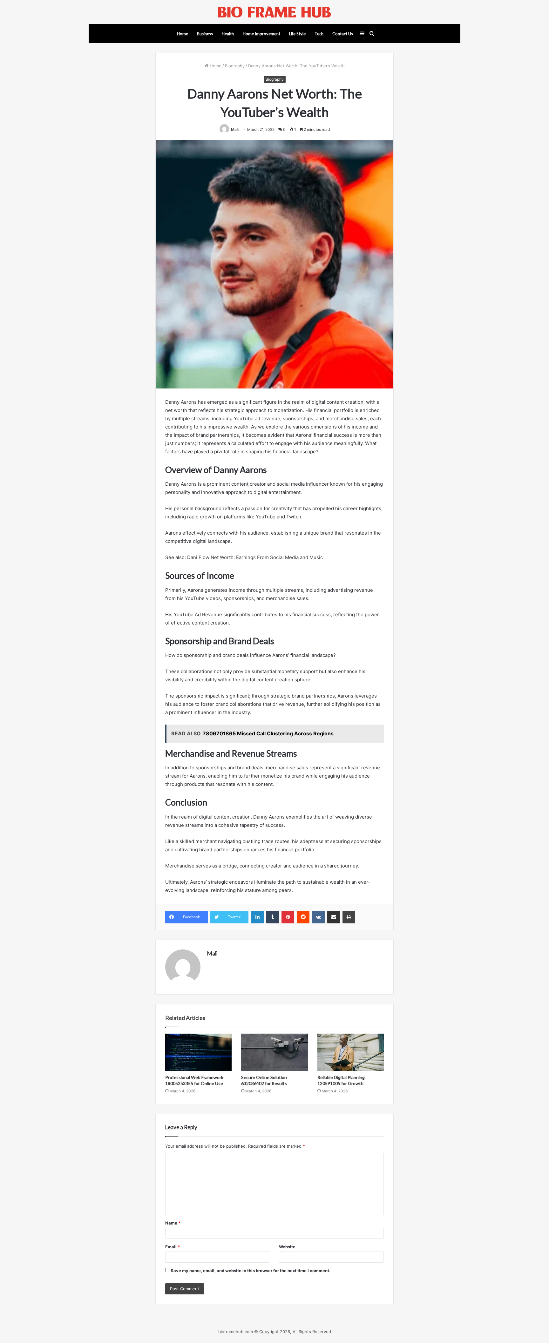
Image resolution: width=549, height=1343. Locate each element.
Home (182, 33)
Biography (235, 65)
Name (172, 1222)
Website (287, 1246)
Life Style (297, 33)
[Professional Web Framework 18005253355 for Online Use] (198, 1052)
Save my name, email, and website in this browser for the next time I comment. (250, 1270)
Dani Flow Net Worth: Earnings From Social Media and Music (255, 557)
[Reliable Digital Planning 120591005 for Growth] (350, 1052)
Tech (319, 33)
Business (205, 33)
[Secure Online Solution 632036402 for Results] (274, 1052)
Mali (235, 129)
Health (228, 33)
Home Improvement (261, 33)
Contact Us (342, 33)
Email (172, 1246)
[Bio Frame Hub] (274, 12)
